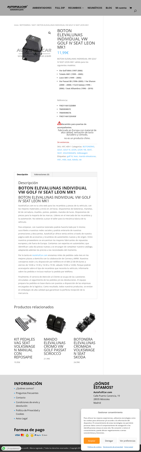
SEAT (34, 25)
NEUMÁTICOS (95, 8)
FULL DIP (60, 8)
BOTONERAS (25, 25)
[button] (49, 32)
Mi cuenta (121, 8)
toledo (75, 159)
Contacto (20, 397)
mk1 (59, 159)
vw (80, 159)
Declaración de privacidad (113, 447)
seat (69, 159)
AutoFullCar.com (40, 255)
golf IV (70, 156)
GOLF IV (66, 149)
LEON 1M (82, 149)
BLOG (109, 8)
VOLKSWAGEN (69, 153)
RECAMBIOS (74, 8)
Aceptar (91, 440)
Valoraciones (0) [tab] (41, 174)
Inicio (16, 25)
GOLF (59, 149)
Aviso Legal (128, 447)
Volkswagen (82, 153)
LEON (73, 149)
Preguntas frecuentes (27, 393)
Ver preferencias (127, 440)
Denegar (109, 440)
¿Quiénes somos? (25, 388)
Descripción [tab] (22, 174)
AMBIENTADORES (41, 8)
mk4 (64, 159)
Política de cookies (95, 447)
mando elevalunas (87, 156)
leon (76, 156)
